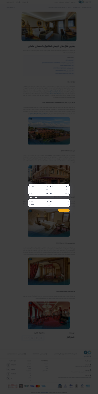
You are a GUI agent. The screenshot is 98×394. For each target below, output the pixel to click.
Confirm (64, 210)
